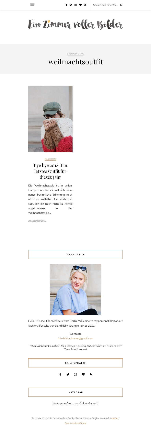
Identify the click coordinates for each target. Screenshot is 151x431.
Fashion (50, 159)
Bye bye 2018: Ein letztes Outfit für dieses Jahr (50, 171)
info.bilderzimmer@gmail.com (75, 338)
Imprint (115, 418)
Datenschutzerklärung (75, 423)
